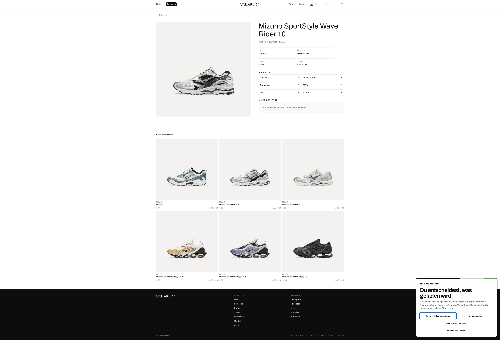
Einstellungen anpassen (456, 323)
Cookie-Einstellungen (336, 335)
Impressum (310, 335)
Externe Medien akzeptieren (438, 316)
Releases (171, 4)
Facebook (295, 303)
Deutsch (294, 335)
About (237, 325)
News (158, 4)
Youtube (295, 312)
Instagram (296, 299)
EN (316, 4)
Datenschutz (321, 335)
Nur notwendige (475, 316)
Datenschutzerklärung (456, 330)
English (301, 335)
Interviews (239, 316)
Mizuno (262, 53)
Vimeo (294, 308)
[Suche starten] (342, 4)
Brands (302, 4)
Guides (237, 321)
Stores (292, 4)
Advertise (295, 316)
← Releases (161, 15)
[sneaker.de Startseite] (250, 4)
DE (312, 4)
